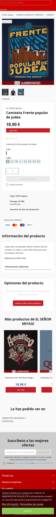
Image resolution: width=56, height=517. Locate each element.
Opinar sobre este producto (28, 303)
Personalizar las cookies (31, 504)
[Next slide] (50, 53)
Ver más (20, 389)
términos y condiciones (44, 463)
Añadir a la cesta (28, 179)
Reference (9, 258)
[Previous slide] (6, 53)
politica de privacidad (22, 463)
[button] (5, 92)
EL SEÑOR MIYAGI (14, 108)
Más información (10, 504)
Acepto (28, 511)
